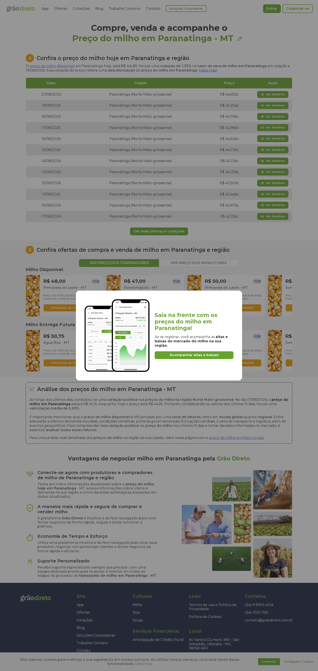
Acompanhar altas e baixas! (194, 355)
